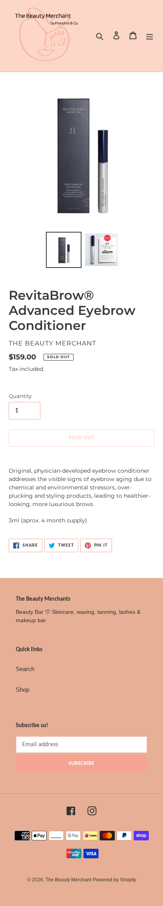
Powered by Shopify (114, 880)
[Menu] (149, 36)
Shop (22, 689)
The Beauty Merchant (68, 880)
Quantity (20, 396)
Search (25, 668)
